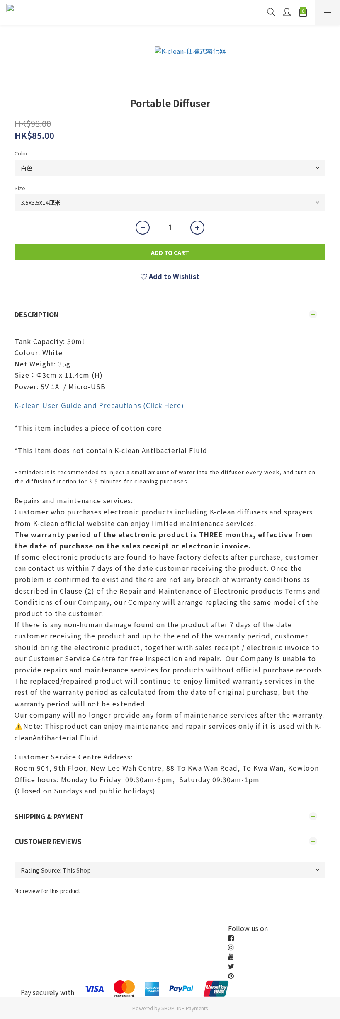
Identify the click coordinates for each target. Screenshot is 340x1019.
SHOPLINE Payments (184, 1008)
